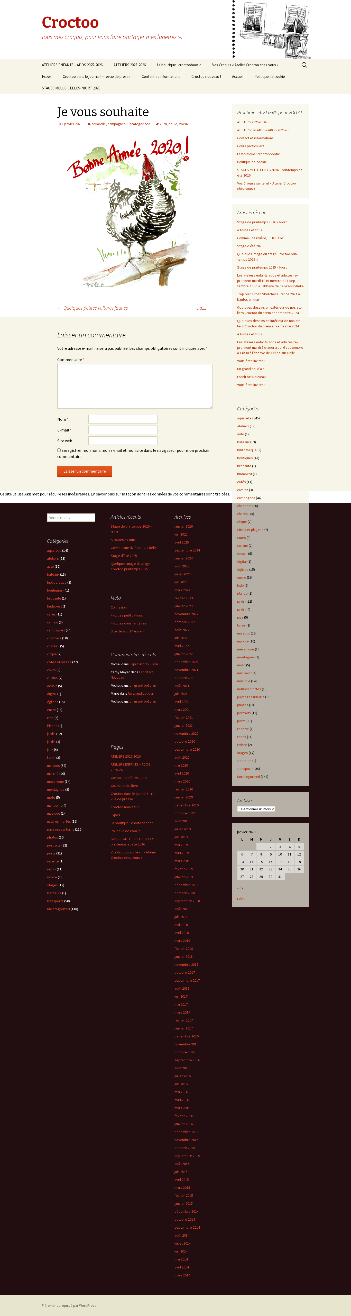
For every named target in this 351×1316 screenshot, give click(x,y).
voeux (183, 124)
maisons (243, 633)
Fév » (241, 899)
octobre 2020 (184, 741)
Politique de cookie (269, 76)
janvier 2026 (183, 526)
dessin (242, 553)
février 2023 (183, 598)
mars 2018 (182, 940)
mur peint (244, 673)
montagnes (246, 657)
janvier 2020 (183, 797)
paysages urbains (250, 697)
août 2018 (181, 908)
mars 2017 (182, 1012)
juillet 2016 (182, 1076)
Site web (64, 440)
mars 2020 (182, 781)
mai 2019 (181, 845)
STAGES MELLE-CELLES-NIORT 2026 (71, 88)
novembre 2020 (186, 733)
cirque (242, 521)
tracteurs (244, 760)
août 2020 (181, 757)
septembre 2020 (187, 749)
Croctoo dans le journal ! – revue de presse (97, 76)
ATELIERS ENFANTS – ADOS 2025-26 (263, 130)
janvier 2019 (183, 877)
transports (245, 768)
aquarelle (98, 124)
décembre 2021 (186, 661)
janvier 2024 (183, 558)
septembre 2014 (187, 1227)
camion (242, 489)
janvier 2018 (183, 956)
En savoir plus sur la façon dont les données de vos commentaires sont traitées (160, 493)
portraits (244, 713)
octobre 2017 (184, 972)
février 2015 (183, 1195)
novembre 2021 (186, 669)
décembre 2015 (186, 1131)
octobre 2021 (184, 677)
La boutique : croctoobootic (179, 64)
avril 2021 (181, 701)
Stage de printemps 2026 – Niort (262, 222)
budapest (244, 474)
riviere (242, 744)
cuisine (242, 545)
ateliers (243, 426)
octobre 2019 (184, 813)
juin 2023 (181, 582)
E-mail (64, 429)
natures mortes (249, 689)
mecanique (245, 649)
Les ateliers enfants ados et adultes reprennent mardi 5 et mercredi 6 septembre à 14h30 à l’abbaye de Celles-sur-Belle (270, 347)
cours (241, 537)
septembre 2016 (187, 1060)
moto (241, 665)
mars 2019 (182, 861)
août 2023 (181, 566)
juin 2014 (181, 1251)
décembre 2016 (186, 1036)
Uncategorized (138, 124)
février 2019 (183, 869)
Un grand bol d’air (250, 368)
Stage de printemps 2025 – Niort (262, 267)
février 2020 (183, 789)
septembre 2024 (187, 550)
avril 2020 (181, 773)
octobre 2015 (184, 1147)
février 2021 (183, 717)
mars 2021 (182, 709)
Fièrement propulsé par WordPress (69, 1305)
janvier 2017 (183, 1028)
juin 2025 (181, 534)
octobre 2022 (184, 622)
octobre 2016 (184, 1052)
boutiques (245, 458)
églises (242, 569)
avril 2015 (181, 1179)
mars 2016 (182, 1108)
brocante (244, 466)
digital (242, 561)
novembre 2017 (186, 964)
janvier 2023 (183, 606)
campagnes (117, 124)
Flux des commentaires (128, 623)
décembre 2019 (186, 805)
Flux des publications (127, 615)
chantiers (244, 505)
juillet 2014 (182, 1243)
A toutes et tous (249, 230)
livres (241, 625)
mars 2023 (182, 590)
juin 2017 (181, 996)
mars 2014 (182, 1275)
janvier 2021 (183, 725)
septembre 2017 (187, 980)
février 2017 (183, 1020)
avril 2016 (181, 1100)
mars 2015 (182, 1187)
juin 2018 (181, 916)
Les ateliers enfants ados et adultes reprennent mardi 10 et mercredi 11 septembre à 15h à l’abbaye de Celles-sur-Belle (270, 280)
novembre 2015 (186, 1139)
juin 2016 (181, 1084)
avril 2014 (181, 1267)
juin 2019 (181, 837)
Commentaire (71, 359)
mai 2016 (181, 1092)
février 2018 (183, 948)
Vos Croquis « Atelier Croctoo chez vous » (245, 64)
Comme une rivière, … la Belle (260, 238)
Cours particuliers (250, 146)
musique (243, 681)
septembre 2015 (187, 1155)
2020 (163, 124)
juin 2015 (181, 1171)
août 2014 (181, 1235)
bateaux (243, 442)
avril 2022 (181, 645)
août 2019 (181, 821)
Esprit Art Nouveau (251, 376)
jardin (241, 601)
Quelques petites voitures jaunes (92, 308)
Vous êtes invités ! (251, 360)
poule (173, 124)
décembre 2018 (186, 884)
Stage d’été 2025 (250, 246)
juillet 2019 (182, 829)
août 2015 (181, 1163)
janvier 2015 (183, 1203)
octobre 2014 (184, 1219)
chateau (243, 513)
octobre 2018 (184, 892)
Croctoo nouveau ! (206, 76)
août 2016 (181, 1068)
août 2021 (181, 685)
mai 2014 (181, 1259)
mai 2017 (181, 1004)
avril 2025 (181, 542)
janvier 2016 (183, 1123)
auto (240, 434)
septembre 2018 (187, 900)
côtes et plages (249, 529)
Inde (240, 585)
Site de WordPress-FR (128, 631)
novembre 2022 (186, 614)
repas (241, 736)
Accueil (237, 76)
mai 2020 (181, 765)
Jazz (205, 308)
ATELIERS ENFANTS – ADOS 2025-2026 (72, 64)
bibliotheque (247, 450)
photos (242, 705)
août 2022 (181, 630)
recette (243, 728)
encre (241, 577)
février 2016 (183, 1115)
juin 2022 (181, 638)
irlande (242, 593)
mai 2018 (181, 924)
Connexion (119, 607)
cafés (241, 482)
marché (243, 641)
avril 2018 (181, 932)
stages (242, 752)
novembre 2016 (186, 1044)
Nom (63, 419)
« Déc (241, 888)
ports (241, 721)
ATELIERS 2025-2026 (130, 64)
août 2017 (181, 988)
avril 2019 (181, 853)
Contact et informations (161, 76)
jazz (240, 617)
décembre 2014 (186, 1211)
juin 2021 (181, 693)
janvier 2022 (183, 653)
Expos (47, 76)
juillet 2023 (182, 574)
